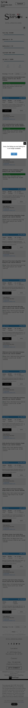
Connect (20, 3)
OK (14, 704)
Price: (8, 33)
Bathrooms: (8, 46)
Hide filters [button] (20, 66)
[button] (8, 644)
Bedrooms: (8, 39)
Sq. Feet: (8, 59)
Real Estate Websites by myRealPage (13, 675)
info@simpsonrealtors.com (9, 119)
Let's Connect (14, 668)
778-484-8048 (6, 118)
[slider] (3, 35)
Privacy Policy (13, 673)
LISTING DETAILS (6, 110)
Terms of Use (21, 702)
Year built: (9, 52)
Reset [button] (8, 66)
